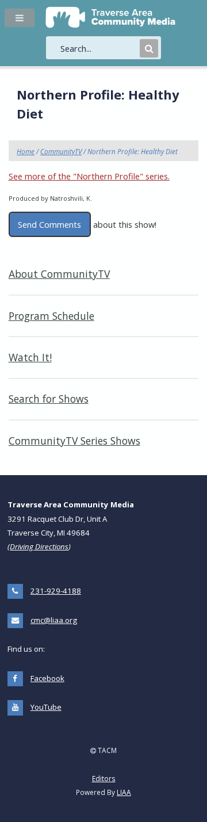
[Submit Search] (149, 48)
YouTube (46, 707)
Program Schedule (51, 316)
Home (25, 151)
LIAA (124, 792)
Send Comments (49, 224)
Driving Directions (39, 546)
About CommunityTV (59, 274)
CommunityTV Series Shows (74, 441)
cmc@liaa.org (53, 620)
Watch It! (30, 357)
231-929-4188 (55, 591)
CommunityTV (61, 151)
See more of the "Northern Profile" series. (89, 176)
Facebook (47, 678)
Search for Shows (49, 399)
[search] (99, 48)
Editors (104, 778)
